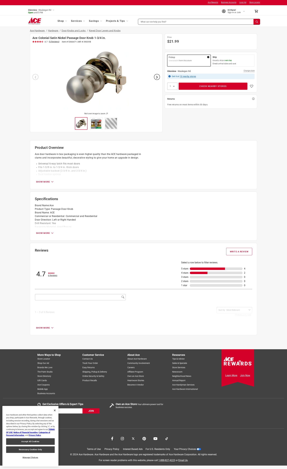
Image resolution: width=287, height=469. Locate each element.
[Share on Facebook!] (112, 438)
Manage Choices (30, 457)
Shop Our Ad (43, 363)
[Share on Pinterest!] (144, 438)
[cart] (257, 11)
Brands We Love (44, 367)
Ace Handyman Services (183, 385)
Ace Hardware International (185, 389)
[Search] (257, 22)
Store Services (178, 367)
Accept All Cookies (30, 441)
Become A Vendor (135, 385)
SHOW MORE (43, 182)
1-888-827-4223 (166, 460)
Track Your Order (90, 363)
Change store (249, 71)
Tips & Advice (178, 359)
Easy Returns (88, 367)
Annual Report (179, 380)
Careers (131, 367)
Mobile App (42, 389)
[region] (30, 436)
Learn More (231, 375)
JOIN (91, 410)
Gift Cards (42, 380)
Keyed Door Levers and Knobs (104, 30)
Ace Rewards (213, 2)
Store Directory (44, 376)
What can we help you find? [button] (154, 21)
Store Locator (254, 2)
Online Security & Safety (93, 376)
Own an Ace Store (135, 376)
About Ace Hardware (137, 359)
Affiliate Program (135, 372)
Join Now (245, 375)
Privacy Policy (111, 449)
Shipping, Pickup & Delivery (94, 372)
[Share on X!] (133, 438)
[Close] (54, 410)
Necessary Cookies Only (30, 449)
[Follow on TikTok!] (166, 438)
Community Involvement (138, 363)
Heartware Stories (135, 380)
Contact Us (87, 359)
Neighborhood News (181, 376)
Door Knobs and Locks (74, 30)
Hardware (53, 30)
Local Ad (242, 2)
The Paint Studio (45, 372)
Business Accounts (228, 2)
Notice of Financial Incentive (25, 432)
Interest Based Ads (133, 449)
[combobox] (237, 310)
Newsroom (177, 372)
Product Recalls (89, 380)
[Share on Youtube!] (155, 438)
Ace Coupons (43, 385)
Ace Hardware (37, 30)
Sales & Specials (179, 363)
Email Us (183, 460)
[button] (199, 22)
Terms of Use (94, 449)
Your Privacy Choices (185, 449)
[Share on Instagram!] (122, 438)
